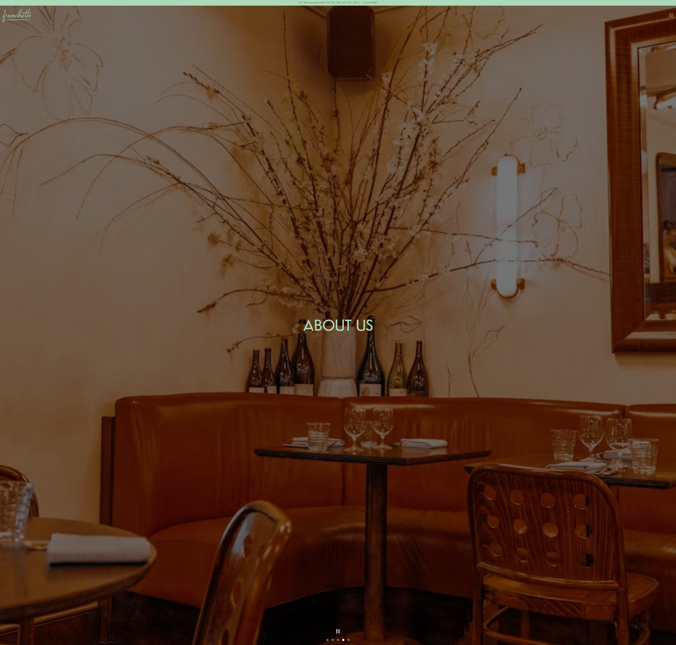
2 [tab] (332, 640)
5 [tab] (348, 640)
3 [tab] (338, 640)
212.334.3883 (369, 3)
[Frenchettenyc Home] (29, 15)
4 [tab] (343, 640)
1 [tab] (327, 640)
